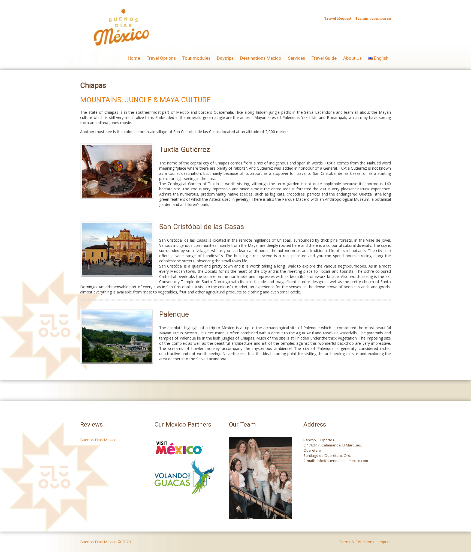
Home (134, 58)
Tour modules (196, 58)
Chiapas (93, 85)
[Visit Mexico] (179, 456)
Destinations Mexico (260, 58)
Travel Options (161, 58)
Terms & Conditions (356, 541)
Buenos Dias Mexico (98, 439)
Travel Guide (324, 58)
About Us (352, 58)
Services (296, 58)
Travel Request (337, 18)
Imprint (384, 541)
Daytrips (225, 58)
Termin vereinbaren (373, 18)
